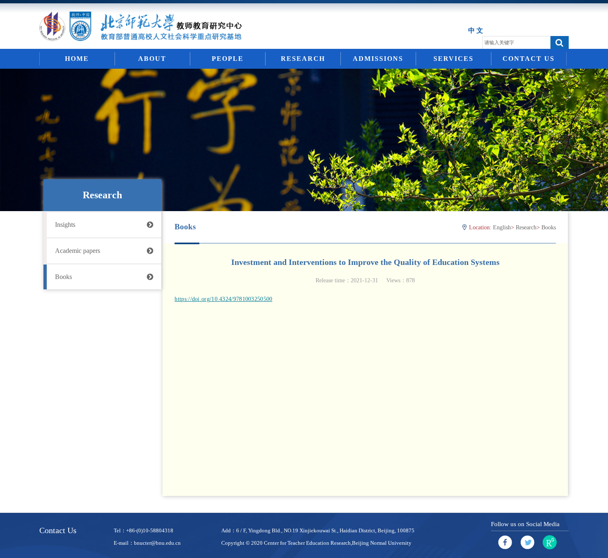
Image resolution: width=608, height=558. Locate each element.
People (228, 58)
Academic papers (77, 250)
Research (303, 58)
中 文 (475, 30)
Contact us (529, 58)
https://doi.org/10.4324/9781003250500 (223, 299)
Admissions (378, 58)
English (502, 227)
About (152, 58)
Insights (65, 224)
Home (77, 58)
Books (63, 276)
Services (453, 58)
